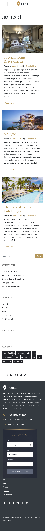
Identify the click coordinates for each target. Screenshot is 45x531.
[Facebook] (3, 375)
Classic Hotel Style (9, 271)
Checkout (10, 450)
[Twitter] (21, 375)
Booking (11, 353)
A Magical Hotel (15, 133)
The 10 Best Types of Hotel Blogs (19, 209)
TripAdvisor (6, 361)
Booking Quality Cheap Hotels (13, 279)
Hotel (4, 304)
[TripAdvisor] (16, 375)
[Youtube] (25, 375)
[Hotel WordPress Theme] (23, 4)
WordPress (6, 319)
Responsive (25, 357)
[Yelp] (22, 502)
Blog (4, 353)
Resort (4, 308)
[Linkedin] (11, 375)
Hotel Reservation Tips (11, 287)
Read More (9, 103)
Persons (10, 460)
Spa (34, 357)
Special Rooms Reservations (15, 59)
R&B (34, 353)
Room (4, 311)
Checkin (10, 441)
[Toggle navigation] (5, 4)
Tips (39, 357)
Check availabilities (20, 471)
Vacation (5, 315)
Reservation (7, 357)
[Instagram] (7, 375)
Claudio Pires (31, 66)
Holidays (20, 353)
